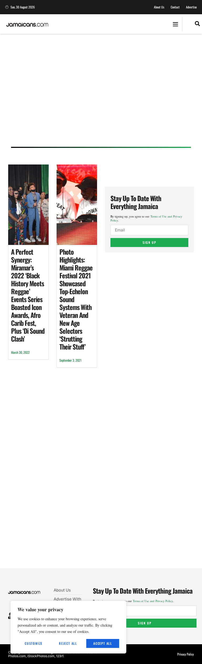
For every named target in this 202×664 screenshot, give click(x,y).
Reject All (68, 643)
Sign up (149, 242)
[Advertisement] (101, 95)
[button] (175, 24)
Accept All (102, 643)
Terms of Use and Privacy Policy (153, 601)
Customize (34, 643)
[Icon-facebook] (10, 614)
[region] (68, 627)
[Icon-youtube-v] (10, 617)
